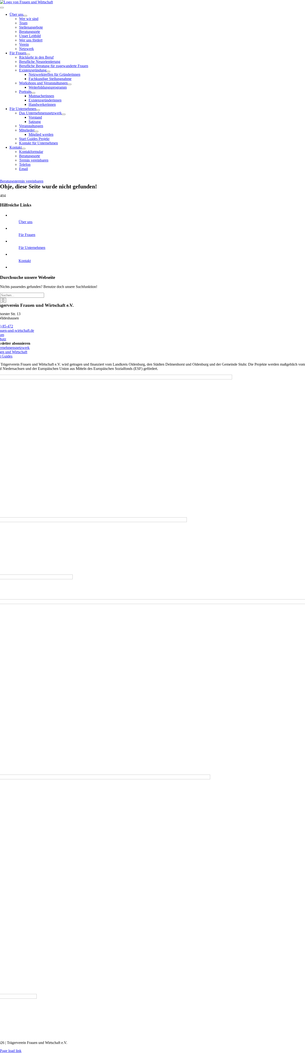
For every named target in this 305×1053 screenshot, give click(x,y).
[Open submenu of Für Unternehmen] (38, 110)
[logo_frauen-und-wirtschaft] (26, 2)
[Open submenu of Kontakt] (23, 148)
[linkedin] (3, 177)
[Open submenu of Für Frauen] (28, 54)
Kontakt (25, 261)
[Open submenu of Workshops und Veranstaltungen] (69, 84)
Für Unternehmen (32, 248)
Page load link (10, 1051)
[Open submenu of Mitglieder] (36, 131)
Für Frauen (27, 235)
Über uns (25, 222)
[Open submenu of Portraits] (33, 93)
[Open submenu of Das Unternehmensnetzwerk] (64, 114)
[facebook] (0, 177)
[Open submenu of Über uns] (25, 15)
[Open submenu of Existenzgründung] (48, 71)
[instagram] (2, 177)
